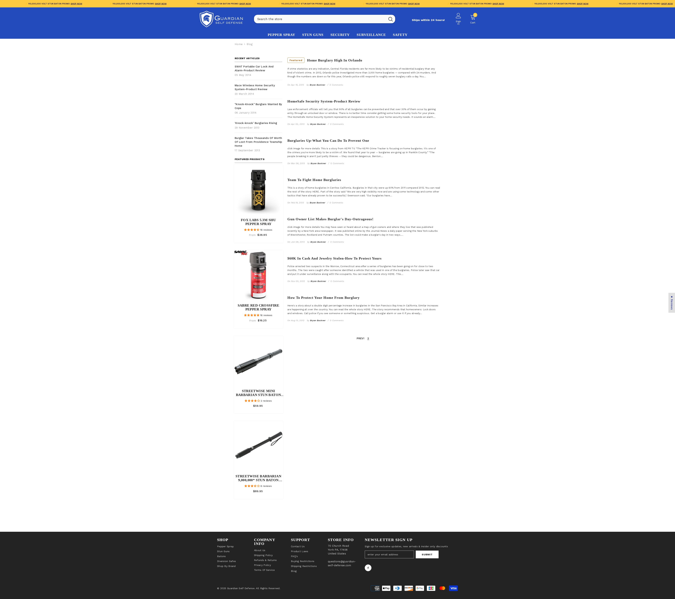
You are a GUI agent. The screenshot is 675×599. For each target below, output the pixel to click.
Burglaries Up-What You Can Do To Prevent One (328, 140)
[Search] (324, 19)
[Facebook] (368, 567)
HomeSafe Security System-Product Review (323, 101)
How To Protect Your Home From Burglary (323, 298)
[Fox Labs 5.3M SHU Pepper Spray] (258, 189)
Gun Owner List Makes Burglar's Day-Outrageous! (330, 219)
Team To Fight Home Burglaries (314, 180)
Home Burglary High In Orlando (326, 60)
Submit (427, 554)
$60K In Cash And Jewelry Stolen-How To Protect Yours (334, 258)
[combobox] (320, 19)
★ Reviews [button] (671, 303)
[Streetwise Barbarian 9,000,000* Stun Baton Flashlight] (258, 446)
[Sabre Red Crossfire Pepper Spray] (258, 275)
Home (239, 44)
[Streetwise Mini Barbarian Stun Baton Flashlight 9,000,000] (258, 360)
